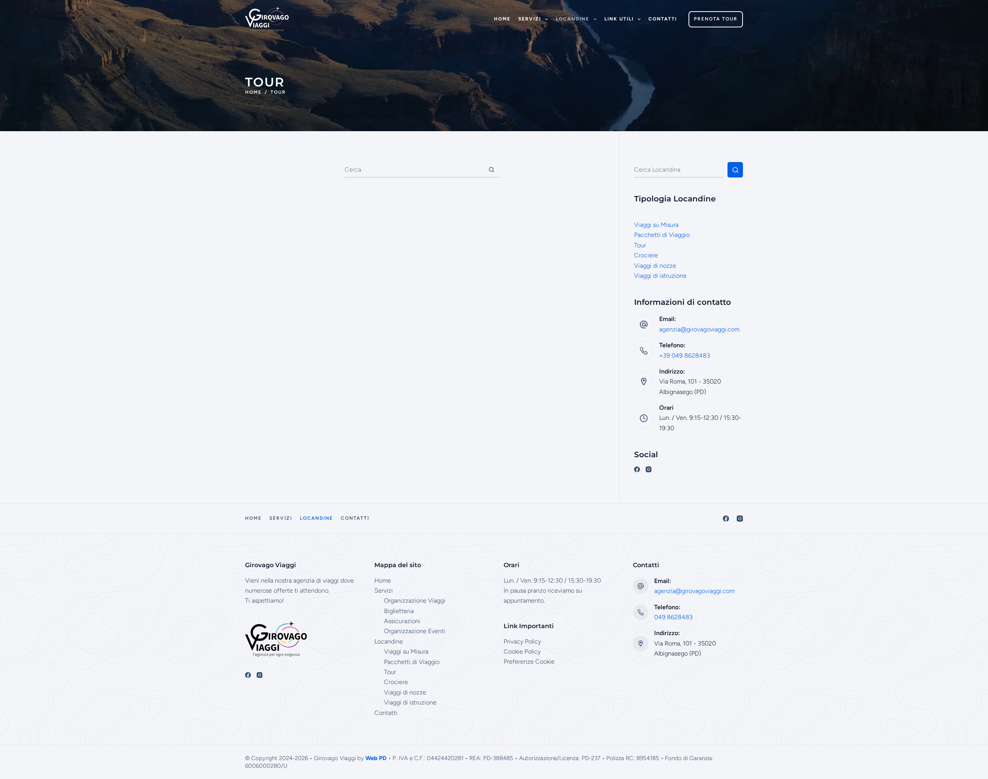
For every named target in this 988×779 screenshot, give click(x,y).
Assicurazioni (402, 621)
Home (502, 19)
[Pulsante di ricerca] (491, 169)
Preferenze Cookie (529, 661)
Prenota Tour (716, 19)
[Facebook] (637, 469)
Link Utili (619, 19)
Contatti (662, 19)
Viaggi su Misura (656, 224)
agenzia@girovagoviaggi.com (699, 329)
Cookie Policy (522, 651)
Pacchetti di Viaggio (662, 234)
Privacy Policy (522, 641)
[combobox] (414, 169)
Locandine (572, 19)
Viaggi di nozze (655, 265)
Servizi (529, 19)
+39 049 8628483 (684, 355)
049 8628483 (673, 617)
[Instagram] (648, 469)
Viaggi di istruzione (660, 275)
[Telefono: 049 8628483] (640, 612)
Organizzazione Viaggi (414, 600)
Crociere (646, 255)
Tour (640, 245)
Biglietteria (399, 611)
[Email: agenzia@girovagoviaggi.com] (640, 586)
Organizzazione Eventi (414, 631)
